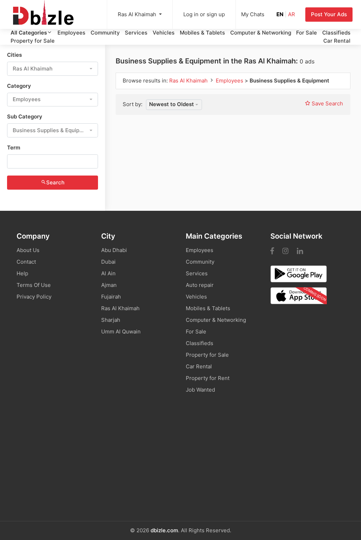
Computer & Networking (260, 32)
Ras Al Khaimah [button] (138, 14)
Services (136, 32)
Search (55, 182)
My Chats (252, 14)
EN (279, 14)
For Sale (306, 32)
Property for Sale (33, 40)
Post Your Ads (329, 14)
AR (291, 14)
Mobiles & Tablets (202, 32)
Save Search (326, 103)
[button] (52, 69)
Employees (71, 32)
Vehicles (164, 32)
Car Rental (336, 40)
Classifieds (336, 32)
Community (105, 32)
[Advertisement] (180, 468)
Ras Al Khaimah (189, 80)
